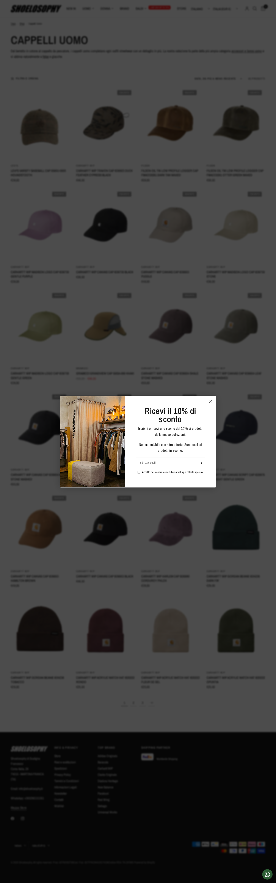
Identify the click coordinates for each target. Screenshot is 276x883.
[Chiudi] (210, 401)
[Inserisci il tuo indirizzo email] (200, 463)
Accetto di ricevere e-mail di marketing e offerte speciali (172, 472)
